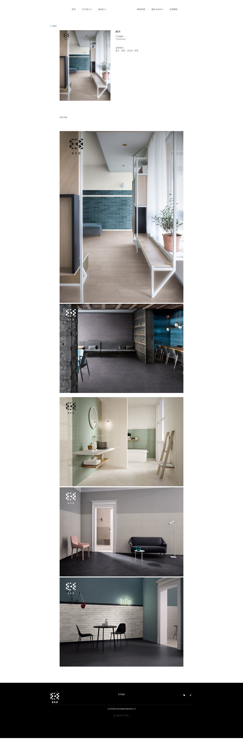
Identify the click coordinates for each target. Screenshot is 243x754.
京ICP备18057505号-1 (121, 715)
